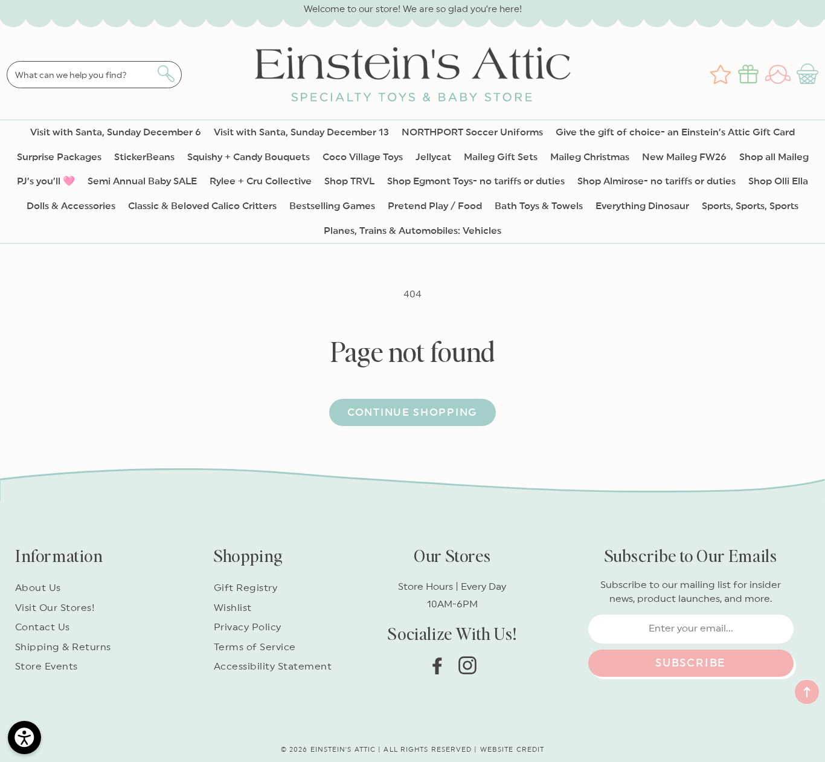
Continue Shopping (412, 412)
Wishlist (233, 608)
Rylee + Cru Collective (261, 181)
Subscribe (690, 662)
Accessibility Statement (273, 666)
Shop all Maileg (774, 157)
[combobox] (94, 74)
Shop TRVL (349, 181)
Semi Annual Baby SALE (142, 181)
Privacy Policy (247, 627)
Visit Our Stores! (55, 608)
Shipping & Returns (63, 647)
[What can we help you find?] (165, 74)
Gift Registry (245, 588)
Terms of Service (255, 647)
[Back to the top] (807, 692)
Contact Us (42, 627)
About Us (38, 588)
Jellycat (433, 157)
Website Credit (512, 749)
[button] (809, 74)
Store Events (46, 666)
